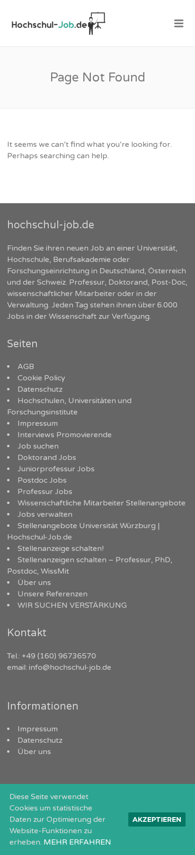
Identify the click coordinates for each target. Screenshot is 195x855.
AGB (26, 366)
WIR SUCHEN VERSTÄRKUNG (72, 605)
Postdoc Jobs (42, 480)
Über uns (34, 582)
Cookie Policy (41, 378)
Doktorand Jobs (47, 457)
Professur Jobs (45, 491)
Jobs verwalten (45, 514)
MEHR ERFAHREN (77, 842)
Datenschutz (40, 389)
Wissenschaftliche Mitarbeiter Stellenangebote (102, 503)
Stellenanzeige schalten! (61, 548)
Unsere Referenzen (53, 594)
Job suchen (38, 446)
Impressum (38, 423)
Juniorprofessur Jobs (56, 469)
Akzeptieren (157, 819)
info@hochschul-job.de (70, 667)
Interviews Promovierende (65, 435)
